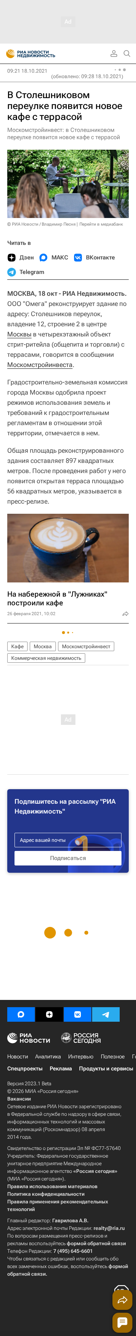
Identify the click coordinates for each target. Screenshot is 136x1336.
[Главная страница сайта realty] (43, 54)
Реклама (61, 1068)
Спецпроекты (24, 1068)
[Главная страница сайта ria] (8, 54)
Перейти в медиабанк (101, 224)
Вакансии (19, 1099)
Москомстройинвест (86, 646)
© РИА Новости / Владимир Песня (41, 224)
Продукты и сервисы (106, 1068)
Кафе (17, 646)
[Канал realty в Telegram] (106, 1014)
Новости (17, 1056)
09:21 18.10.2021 (27, 71)
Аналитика (48, 1056)
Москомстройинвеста (40, 364)
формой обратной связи (96, 1243)
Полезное (113, 1056)
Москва (43, 646)
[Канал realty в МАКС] (21, 1014)
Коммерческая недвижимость (46, 658)
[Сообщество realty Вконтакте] (77, 1014)
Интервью (81, 1056)
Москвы (19, 334)
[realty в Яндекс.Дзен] (49, 1014)
